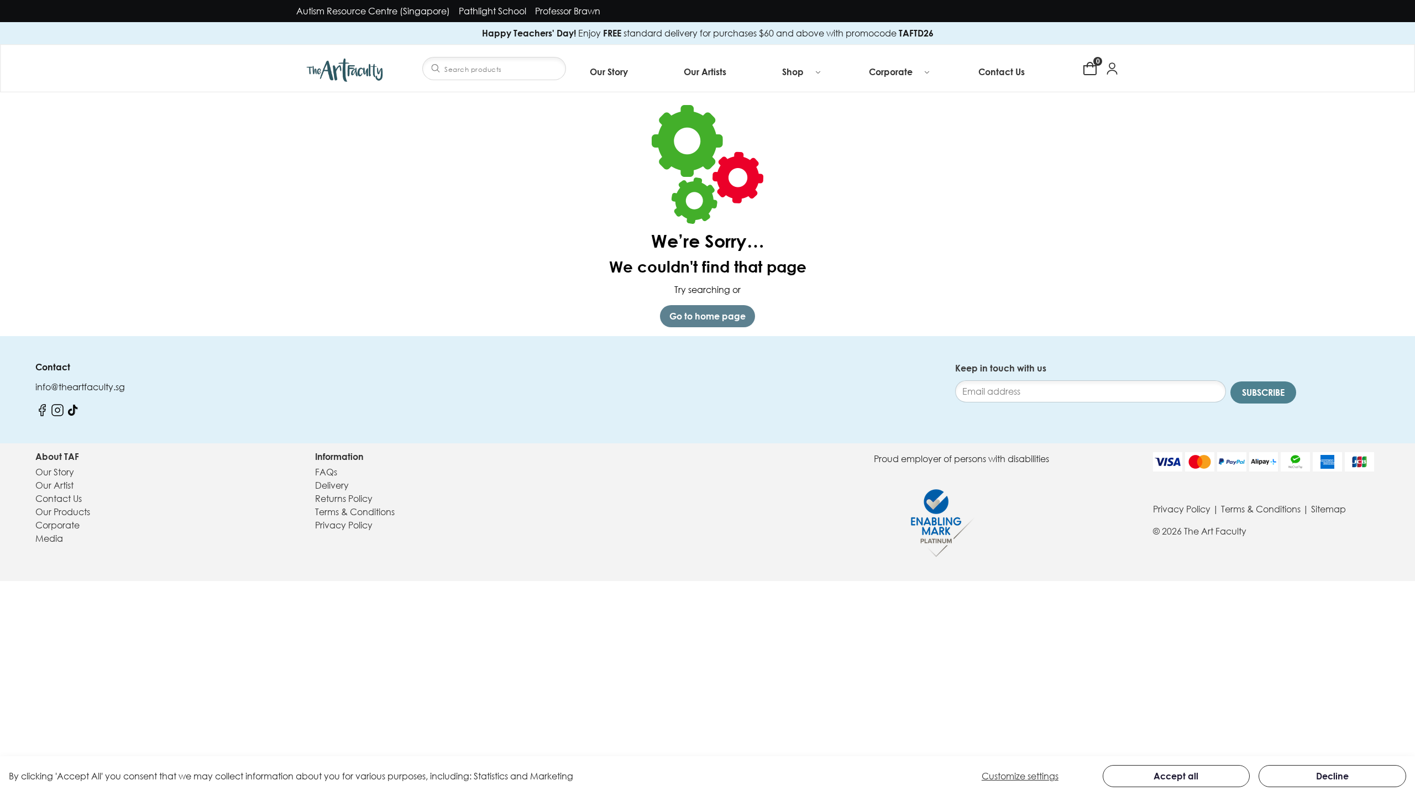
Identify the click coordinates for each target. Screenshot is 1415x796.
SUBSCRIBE (1263, 392)
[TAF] (346, 68)
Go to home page (707, 316)
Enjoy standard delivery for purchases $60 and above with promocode (708, 33)
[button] (802, 72)
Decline (1332, 776)
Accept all (1176, 776)
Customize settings (1020, 776)
